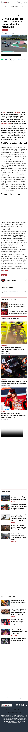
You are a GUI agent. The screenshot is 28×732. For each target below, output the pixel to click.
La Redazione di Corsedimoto (14, 710)
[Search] (16, 2)
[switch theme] (24, 2)
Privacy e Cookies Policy (14, 712)
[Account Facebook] (19, 705)
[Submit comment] (25, 291)
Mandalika (18, 112)
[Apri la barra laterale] (1, 7)
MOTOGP (6, 6)
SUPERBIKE (14, 6)
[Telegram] (14, 59)
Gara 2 (4, 112)
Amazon (5, 270)
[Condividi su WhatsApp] (2, 59)
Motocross (14, 531)
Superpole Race (6, 123)
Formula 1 (13, 541)
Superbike (4, 30)
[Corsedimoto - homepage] (6, 2)
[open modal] (26, 2)
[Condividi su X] (10, 59)
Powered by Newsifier (14, 726)
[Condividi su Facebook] (6, 59)
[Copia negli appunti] (18, 59)
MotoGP (13, 501)
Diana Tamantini (7, 33)
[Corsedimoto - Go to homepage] (6, 705)
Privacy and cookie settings (14, 698)
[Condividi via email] (23, 59)
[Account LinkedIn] (24, 705)
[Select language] (19, 2)
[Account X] (17, 705)
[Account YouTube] (26, 705)
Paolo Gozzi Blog (16, 512)
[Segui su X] (25, 280)
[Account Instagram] (22, 705)
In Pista (3, 411)
